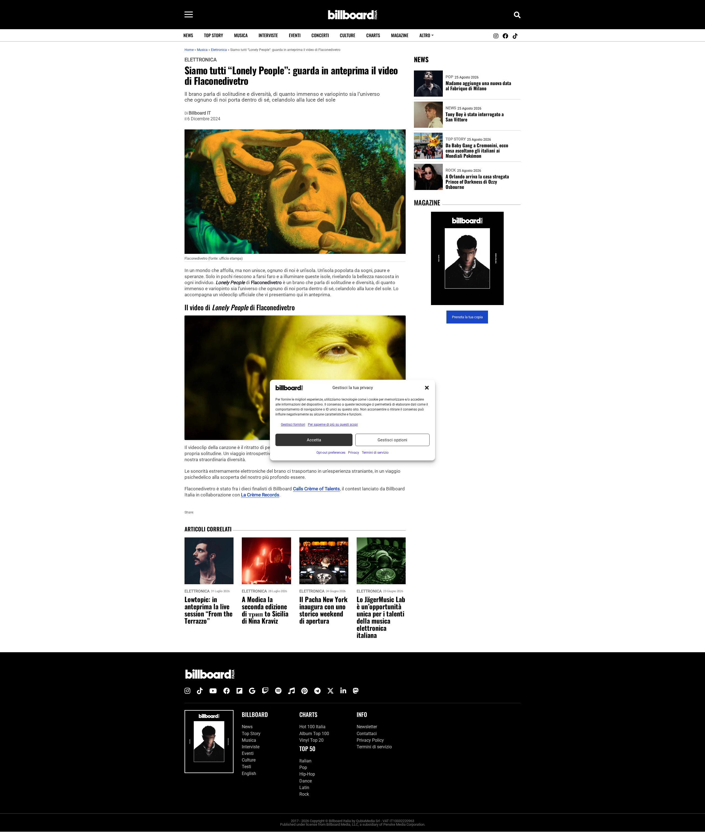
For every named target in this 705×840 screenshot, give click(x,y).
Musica (241, 35)
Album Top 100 (314, 733)
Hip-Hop (307, 774)
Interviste (268, 35)
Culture (347, 35)
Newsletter (367, 726)
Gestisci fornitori (293, 424)
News (188, 35)
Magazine (399, 35)
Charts (373, 35)
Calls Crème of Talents (316, 488)
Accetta (314, 439)
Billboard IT (200, 113)
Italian (305, 760)
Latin (304, 787)
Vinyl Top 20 (311, 740)
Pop (449, 77)
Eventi (294, 35)
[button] (427, 387)
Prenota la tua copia (467, 317)
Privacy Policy (370, 740)
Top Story (213, 35)
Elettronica (201, 59)
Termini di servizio (374, 746)
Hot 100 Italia (312, 726)
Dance (305, 781)
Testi (246, 766)
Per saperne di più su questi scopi (333, 424)
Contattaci (367, 733)
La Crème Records (260, 495)
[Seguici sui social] (495, 36)
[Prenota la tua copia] (467, 258)
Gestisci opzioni (392, 439)
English (249, 773)
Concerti (320, 35)
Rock (451, 170)
